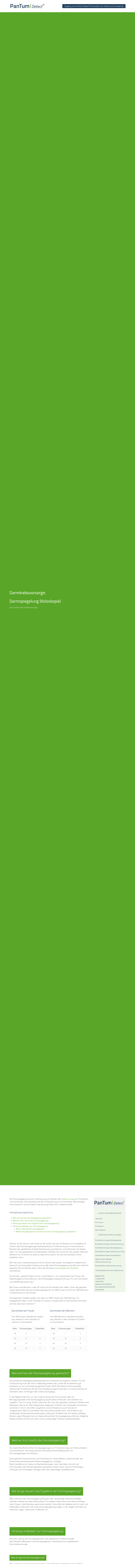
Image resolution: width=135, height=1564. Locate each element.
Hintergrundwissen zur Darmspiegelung (30, 1226)
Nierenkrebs (99, 1289)
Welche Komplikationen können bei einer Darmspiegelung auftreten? (46, 1232)
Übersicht (98, 1218)
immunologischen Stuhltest (66, 1268)
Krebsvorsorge (67, 1199)
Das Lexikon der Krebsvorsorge (23, 608)
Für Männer (99, 1226)
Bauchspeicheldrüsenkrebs (105, 1287)
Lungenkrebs (100, 1278)
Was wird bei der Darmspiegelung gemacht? (32, 1218)
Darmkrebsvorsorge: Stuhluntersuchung (109, 1251)
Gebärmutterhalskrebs (103, 1284)
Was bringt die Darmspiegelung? (30, 1229)
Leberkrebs (99, 1281)
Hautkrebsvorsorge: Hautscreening (108, 1255)
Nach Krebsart (100, 1230)
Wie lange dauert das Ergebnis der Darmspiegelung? (36, 1223)
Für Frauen (99, 1222)
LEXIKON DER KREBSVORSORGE (109, 1213)
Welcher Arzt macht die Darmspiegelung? (31, 1221)
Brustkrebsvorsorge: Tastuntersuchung (109, 1244)
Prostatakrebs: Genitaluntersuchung (108, 1266)
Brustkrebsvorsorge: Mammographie (108, 1240)
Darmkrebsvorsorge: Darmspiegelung (108, 1248)
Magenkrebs (99, 1276)
